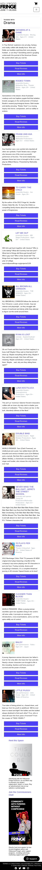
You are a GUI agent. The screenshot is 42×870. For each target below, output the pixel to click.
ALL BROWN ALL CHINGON (24, 287)
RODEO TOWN (23, 81)
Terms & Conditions (11, 864)
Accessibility (27, 864)
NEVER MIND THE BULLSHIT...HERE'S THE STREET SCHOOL (25, 490)
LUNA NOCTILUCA (25, 388)
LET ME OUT (22, 233)
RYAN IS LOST (23, 334)
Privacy (38, 864)
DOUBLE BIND (23, 433)
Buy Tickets (21, 63)
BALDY (19, 642)
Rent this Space (16, 740)
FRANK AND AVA (24, 134)
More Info (21, 74)
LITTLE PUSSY (23, 690)
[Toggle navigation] (36, 9)
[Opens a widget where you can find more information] (32, 859)
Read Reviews (21, 69)
